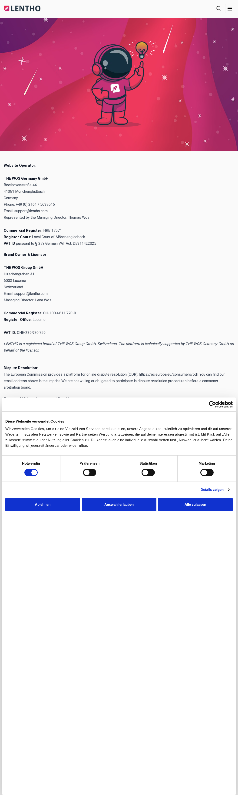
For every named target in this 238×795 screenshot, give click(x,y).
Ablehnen (42, 504)
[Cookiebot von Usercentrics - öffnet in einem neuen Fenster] (212, 404)
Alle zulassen (195, 504)
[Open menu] (229, 8)
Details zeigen (212, 490)
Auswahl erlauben (119, 504)
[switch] (89, 472)
